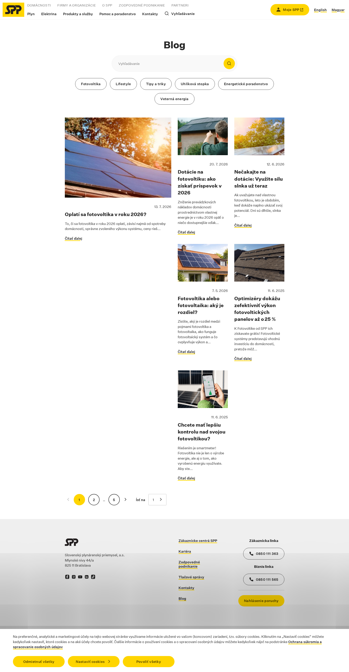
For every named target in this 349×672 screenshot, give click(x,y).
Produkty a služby (78, 14)
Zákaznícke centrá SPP (198, 540)
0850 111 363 (267, 553)
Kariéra (185, 551)
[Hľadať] (229, 63)
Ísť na (140, 500)
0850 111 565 (267, 579)
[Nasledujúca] (125, 499)
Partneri (180, 5)
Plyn (31, 14)
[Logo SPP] (13, 10)
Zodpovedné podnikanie (142, 5)
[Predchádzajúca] (68, 499)
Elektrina (49, 14)
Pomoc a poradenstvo (117, 14)
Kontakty (150, 14)
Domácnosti (39, 5)
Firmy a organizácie (76, 5)
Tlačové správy (191, 577)
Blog (182, 598)
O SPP (107, 5)
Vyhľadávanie (183, 14)
